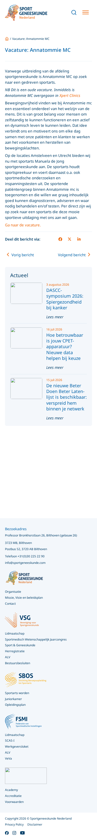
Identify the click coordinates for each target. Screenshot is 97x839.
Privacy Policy (14, 824)
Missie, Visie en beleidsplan (24, 597)
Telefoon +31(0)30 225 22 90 (25, 556)
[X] (69, 239)
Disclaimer (34, 824)
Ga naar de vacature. (23, 224)
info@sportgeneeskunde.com (25, 563)
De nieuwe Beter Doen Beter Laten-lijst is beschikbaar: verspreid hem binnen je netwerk (66, 397)
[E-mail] (88, 239)
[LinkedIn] (79, 239)
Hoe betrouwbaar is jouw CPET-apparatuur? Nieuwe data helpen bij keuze (64, 346)
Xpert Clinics (69, 95)
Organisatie (13, 591)
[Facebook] (60, 239)
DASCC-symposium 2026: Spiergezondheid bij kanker (64, 299)
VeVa (8, 758)
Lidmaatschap (14, 735)
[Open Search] (74, 12)
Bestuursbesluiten (17, 663)
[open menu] (86, 12)
